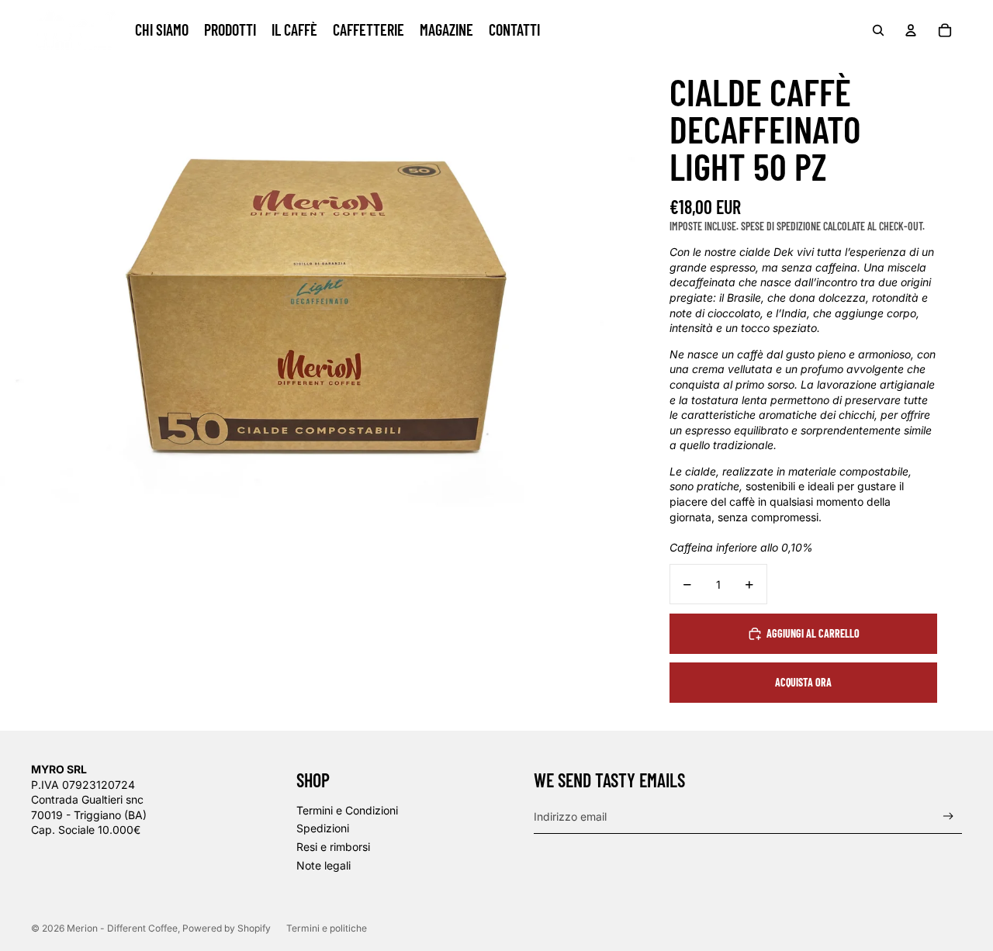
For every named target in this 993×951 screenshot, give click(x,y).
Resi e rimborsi (333, 846)
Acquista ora (803, 682)
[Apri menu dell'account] (911, 30)
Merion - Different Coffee (122, 928)
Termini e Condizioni (347, 810)
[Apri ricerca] (878, 30)
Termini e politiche (326, 928)
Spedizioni (322, 828)
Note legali (323, 865)
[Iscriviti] (948, 816)
